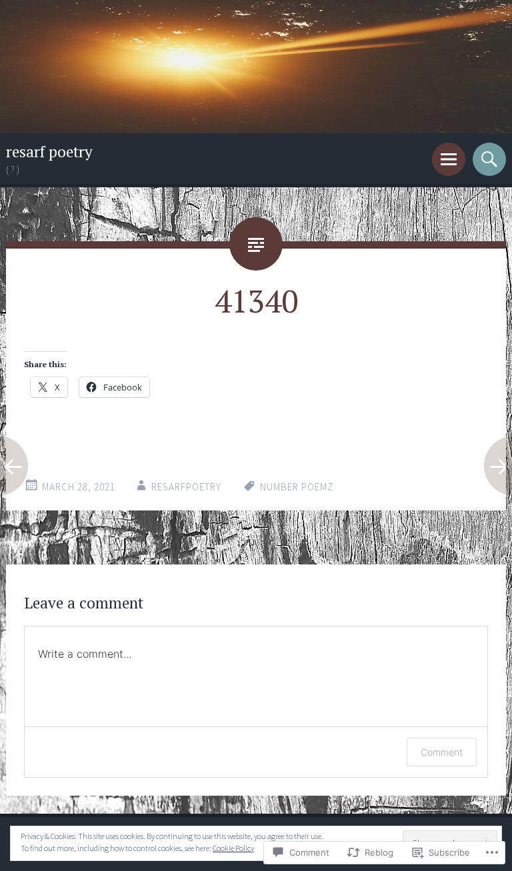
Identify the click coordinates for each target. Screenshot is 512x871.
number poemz (296, 486)
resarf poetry (49, 151)
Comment (442, 752)
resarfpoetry (186, 486)
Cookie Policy (233, 848)
